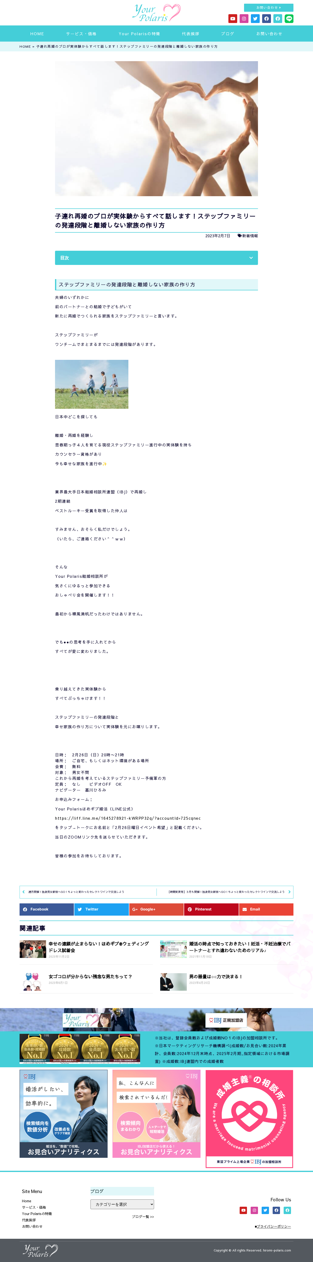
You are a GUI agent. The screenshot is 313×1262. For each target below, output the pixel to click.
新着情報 (250, 235)
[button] (268, 8)
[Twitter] (255, 18)
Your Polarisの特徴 (139, 33)
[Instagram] (244, 18)
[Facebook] (266, 18)
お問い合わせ (269, 33)
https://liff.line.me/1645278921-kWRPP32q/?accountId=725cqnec (128, 818)
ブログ (228, 33)
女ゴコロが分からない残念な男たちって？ (90, 976)
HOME (37, 33)
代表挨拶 (191, 33)
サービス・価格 (81, 33)
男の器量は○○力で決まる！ (216, 976)
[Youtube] (232, 18)
